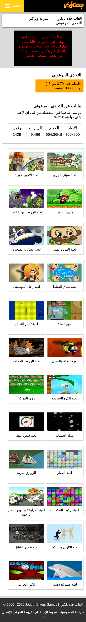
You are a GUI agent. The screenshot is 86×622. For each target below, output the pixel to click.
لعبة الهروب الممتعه (26, 361)
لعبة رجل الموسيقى (26, 286)
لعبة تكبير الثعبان (26, 324)
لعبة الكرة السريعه (64, 398)
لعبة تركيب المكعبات (64, 510)
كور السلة (64, 324)
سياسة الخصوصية (72, 612)
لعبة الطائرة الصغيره (26, 249)
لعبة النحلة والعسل (65, 361)
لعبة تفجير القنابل (26, 547)
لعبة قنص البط (26, 435)
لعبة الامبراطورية (26, 175)
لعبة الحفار (64, 473)
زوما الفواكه (26, 398)
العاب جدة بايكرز (69, 18)
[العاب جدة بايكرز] (73, 8)
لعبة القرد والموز (64, 249)
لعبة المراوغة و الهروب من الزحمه (26, 512)
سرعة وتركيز (38, 18)
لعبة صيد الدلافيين (64, 584)
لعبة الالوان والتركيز (64, 547)
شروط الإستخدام (46, 612)
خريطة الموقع (23, 612)
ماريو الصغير (64, 212)
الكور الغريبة (26, 584)
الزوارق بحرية (26, 473)
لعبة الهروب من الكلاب (26, 212)
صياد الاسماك (65, 435)
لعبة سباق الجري (64, 175)
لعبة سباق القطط (65, 286)
